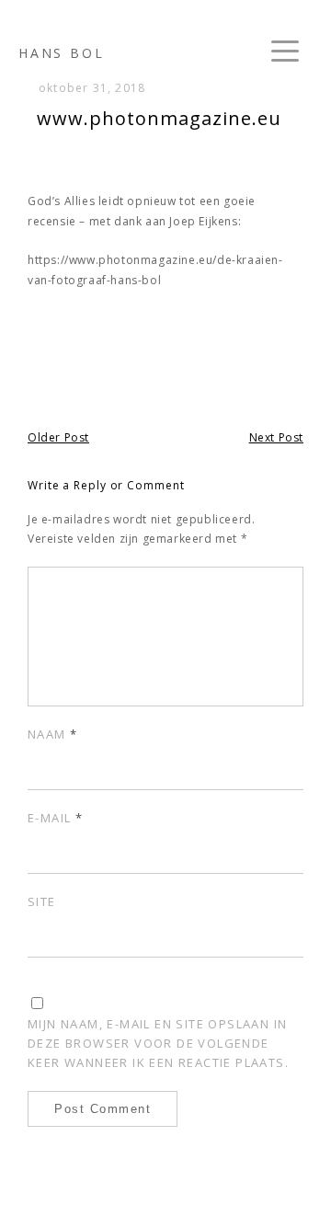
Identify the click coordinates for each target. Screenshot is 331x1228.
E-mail (55, 817)
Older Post (58, 437)
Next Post (276, 437)
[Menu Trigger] (285, 50)
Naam (52, 734)
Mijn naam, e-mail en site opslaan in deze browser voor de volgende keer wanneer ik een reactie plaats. (158, 1043)
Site (42, 901)
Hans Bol (61, 53)
